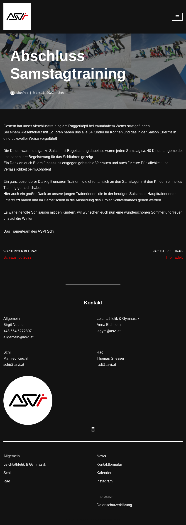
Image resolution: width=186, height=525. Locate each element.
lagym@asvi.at (108, 331)
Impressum (105, 497)
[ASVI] (17, 16)
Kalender (104, 473)
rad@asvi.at (106, 364)
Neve (70, 520)
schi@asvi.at (13, 364)
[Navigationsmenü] (177, 17)
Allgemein (11, 456)
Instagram (105, 481)
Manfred (22, 92)
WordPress (111, 520)
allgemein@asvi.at (18, 337)
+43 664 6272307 (17, 331)
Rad (6, 481)
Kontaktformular (109, 464)
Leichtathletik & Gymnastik (24, 464)
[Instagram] (93, 429)
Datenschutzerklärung (114, 505)
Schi (61, 92)
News (101, 456)
